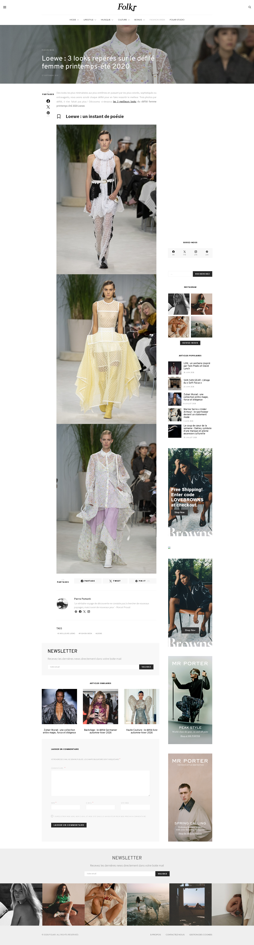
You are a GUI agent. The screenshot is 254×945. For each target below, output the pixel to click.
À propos (155, 934)
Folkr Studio (177, 19)
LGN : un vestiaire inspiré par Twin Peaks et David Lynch (197, 366)
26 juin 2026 (189, 373)
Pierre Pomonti (82, 599)
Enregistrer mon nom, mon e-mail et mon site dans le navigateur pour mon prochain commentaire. (100, 816)
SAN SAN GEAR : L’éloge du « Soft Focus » (197, 382)
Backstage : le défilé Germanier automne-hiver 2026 (100, 731)
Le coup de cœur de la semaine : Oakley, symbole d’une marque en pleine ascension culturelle (198, 429)
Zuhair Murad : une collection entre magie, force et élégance (59, 731)
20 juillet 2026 (190, 437)
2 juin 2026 (188, 421)
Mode (73, 19)
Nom (54, 802)
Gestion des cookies (200, 934)
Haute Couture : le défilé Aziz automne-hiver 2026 (141, 731)
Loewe (99, 633)
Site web (125, 803)
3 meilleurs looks (67, 633)
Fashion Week (157, 19)
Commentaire (57, 768)
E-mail (89, 802)
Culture (122, 19)
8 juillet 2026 (190, 404)
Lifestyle (88, 19)
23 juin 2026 (189, 387)
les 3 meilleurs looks (124, 101)
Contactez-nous (175, 934)
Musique (105, 19)
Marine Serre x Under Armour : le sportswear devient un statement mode (196, 413)
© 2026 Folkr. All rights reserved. (60, 935)
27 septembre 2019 (50, 75)
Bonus (138, 19)
